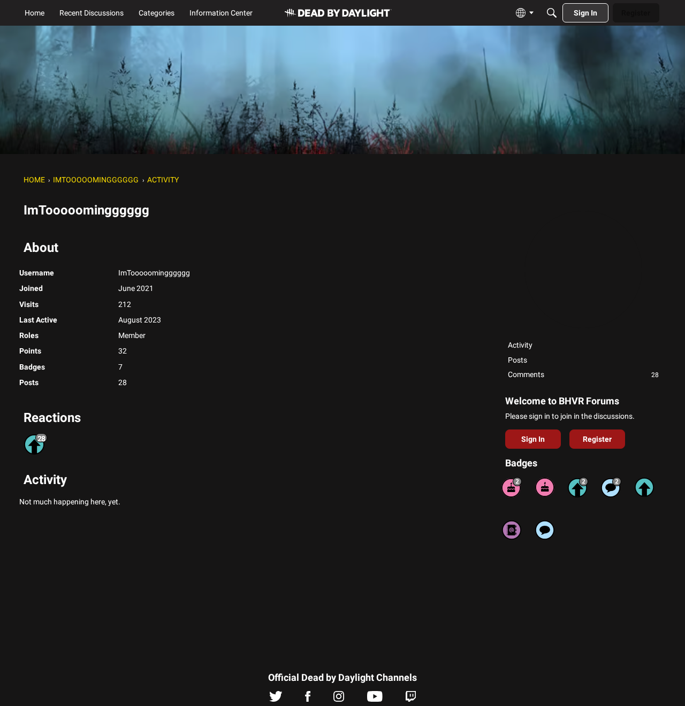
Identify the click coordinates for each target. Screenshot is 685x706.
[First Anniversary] (545, 487)
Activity (520, 345)
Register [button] (597, 439)
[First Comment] (545, 530)
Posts (517, 360)
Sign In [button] (533, 439)
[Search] (551, 12)
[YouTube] (375, 699)
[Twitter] (276, 699)
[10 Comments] (611, 487)
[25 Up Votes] (578, 487)
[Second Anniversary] (511, 487)
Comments (583, 374)
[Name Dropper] (511, 530)
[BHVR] (338, 13)
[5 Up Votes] (644, 487)
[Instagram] (338, 699)
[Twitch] (411, 699)
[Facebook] (307, 699)
